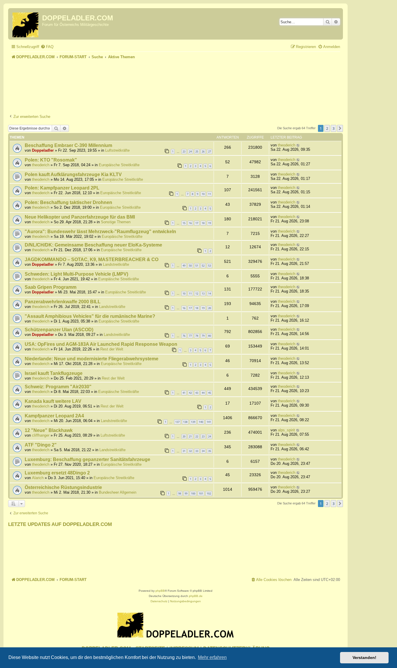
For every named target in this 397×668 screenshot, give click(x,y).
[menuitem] (47, 46)
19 (209, 223)
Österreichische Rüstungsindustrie (63, 487)
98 (179, 493)
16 (190, 223)
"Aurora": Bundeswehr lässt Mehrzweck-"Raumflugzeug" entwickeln (100, 231)
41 (184, 393)
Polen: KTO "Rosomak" (51, 159)
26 (203, 151)
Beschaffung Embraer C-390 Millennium (68, 145)
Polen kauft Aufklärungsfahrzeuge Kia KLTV (73, 174)
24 (190, 151)
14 (209, 293)
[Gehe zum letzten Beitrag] (298, 145)
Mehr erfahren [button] (212, 657)
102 (209, 493)
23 (184, 151)
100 (193, 493)
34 (203, 451)
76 (184, 336)
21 (190, 436)
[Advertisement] (175, 77)
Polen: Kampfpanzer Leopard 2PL (62, 187)
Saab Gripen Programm (50, 287)
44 (203, 393)
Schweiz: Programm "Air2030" (58, 386)
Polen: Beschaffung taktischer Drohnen (68, 202)
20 (209, 308)
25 (196, 151)
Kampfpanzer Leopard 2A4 (54, 415)
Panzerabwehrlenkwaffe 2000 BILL (63, 301)
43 (196, 393)
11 (209, 194)
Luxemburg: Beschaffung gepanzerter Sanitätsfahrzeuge (87, 459)
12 (196, 293)
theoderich (286, 145)
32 (190, 451)
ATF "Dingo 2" (41, 444)
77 (190, 336)
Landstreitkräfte (116, 264)
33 (196, 451)
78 (196, 336)
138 (185, 422)
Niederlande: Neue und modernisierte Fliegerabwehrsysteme (91, 358)
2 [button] (327, 128)
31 (184, 451)
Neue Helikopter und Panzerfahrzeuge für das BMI (80, 217)
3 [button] (333, 128)
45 (209, 393)
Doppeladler (43, 150)
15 (184, 223)
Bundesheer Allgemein (117, 492)
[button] (340, 128)
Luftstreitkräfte (117, 150)
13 (203, 293)
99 (186, 493)
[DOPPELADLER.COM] (26, 24)
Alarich (38, 478)
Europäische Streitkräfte (119, 165)
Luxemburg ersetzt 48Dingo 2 (57, 472)
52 (203, 265)
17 (196, 223)
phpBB (160, 590)
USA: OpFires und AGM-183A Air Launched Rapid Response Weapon (101, 344)
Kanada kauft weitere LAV (53, 401)
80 (209, 336)
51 (196, 265)
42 (190, 393)
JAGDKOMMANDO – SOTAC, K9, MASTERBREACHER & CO (91, 259)
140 (201, 422)
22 (196, 436)
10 (203, 194)
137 (177, 422)
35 (209, 451)
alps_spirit (286, 430)
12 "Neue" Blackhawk (49, 430)
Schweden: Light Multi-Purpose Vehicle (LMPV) (76, 274)
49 (184, 265)
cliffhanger (40, 435)
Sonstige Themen (115, 222)
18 (203, 223)
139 (193, 422)
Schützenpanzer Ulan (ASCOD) (59, 329)
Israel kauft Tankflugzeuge (54, 373)
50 (190, 265)
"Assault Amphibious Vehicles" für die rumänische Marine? (90, 316)
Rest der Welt (111, 349)
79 (203, 336)
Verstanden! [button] (364, 657)
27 (209, 151)
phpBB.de (196, 596)
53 (209, 265)
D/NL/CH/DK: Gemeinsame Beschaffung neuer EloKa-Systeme (93, 244)
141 (209, 422)
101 (201, 493)
